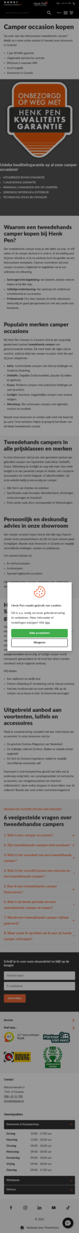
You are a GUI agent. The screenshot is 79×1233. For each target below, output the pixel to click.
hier (47, 622)
